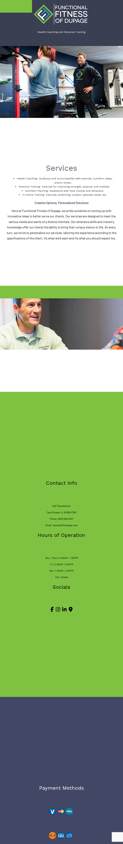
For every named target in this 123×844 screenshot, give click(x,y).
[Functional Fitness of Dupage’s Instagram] (58, 610)
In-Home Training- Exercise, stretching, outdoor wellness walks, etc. (64, 194)
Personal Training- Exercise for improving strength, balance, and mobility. (65, 186)
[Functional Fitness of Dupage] (61, 13)
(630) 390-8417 (65, 518)
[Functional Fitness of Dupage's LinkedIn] (64, 610)
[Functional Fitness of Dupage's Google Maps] (71, 610)
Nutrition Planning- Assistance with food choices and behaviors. (64, 190)
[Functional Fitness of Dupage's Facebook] (52, 610)
